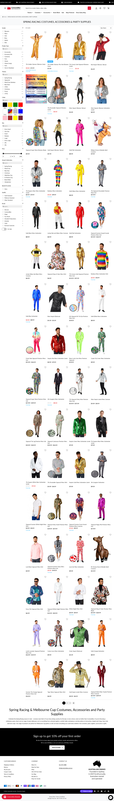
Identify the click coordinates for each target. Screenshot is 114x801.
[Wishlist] (104, 8)
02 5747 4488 (62, 764)
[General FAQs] (100, 8)
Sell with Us (34, 776)
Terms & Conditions (9, 774)
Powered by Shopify (21, 791)
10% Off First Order (36, 772)
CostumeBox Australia (11, 791)
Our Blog (33, 774)
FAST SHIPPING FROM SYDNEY (97, 2)
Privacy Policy (7, 776)
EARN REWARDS (46, 2)
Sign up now (56, 747)
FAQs (32, 769)
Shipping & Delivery (9, 765)
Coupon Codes (8, 772)
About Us (33, 765)
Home (5, 16)
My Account (7, 769)
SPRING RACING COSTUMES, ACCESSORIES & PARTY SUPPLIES (22, 16)
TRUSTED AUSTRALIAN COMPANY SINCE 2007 (70, 2)
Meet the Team (35, 767)
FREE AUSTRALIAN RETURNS (27, 2)
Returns (6, 767)
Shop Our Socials (35, 778)
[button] (5, 8)
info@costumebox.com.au (65, 768)
